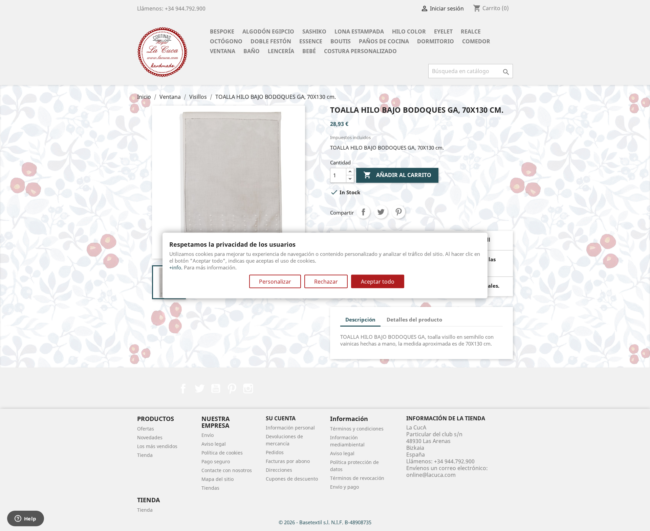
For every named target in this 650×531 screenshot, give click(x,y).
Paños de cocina (384, 41)
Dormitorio (435, 41)
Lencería (281, 51)
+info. (175, 267)
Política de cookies (222, 452)
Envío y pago (344, 487)
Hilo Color (409, 31)
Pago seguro (215, 461)
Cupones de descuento (292, 478)
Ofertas (145, 428)
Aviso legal (213, 444)
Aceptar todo (377, 281)
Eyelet (443, 31)
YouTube (215, 388)
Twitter (199, 388)
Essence (310, 41)
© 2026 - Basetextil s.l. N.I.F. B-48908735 (325, 522)
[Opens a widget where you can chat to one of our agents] (25, 519)
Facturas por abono (288, 461)
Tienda (145, 455)
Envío (207, 435)
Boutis (340, 41)
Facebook (183, 388)
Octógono (226, 41)
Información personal (290, 427)
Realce (471, 31)
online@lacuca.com (431, 475)
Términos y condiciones (357, 428)
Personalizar (275, 281)
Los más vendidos (157, 446)
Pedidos (275, 452)
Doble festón (271, 41)
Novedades (149, 437)
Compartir (363, 212)
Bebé (309, 51)
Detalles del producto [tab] (414, 319)
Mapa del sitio (217, 479)
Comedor (476, 41)
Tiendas (210, 488)
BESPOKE (222, 31)
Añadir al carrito (397, 175)
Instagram (248, 388)
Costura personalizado (360, 51)
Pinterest (398, 212)
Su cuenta (281, 418)
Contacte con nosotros (226, 470)
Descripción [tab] (360, 319)
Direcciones (279, 470)
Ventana (222, 51)
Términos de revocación (357, 478)
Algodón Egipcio (268, 31)
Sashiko (314, 31)
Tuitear (381, 212)
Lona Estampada (359, 31)
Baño (251, 51)
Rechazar (326, 281)
